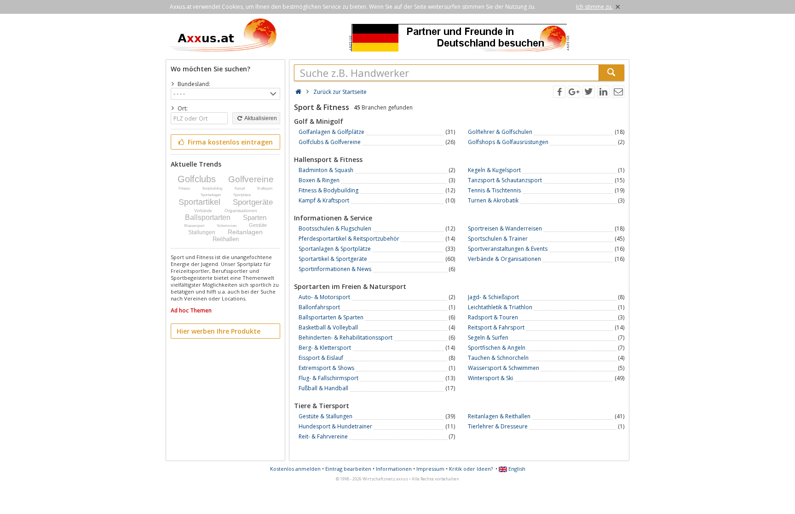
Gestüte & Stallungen (325, 416)
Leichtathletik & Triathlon (500, 307)
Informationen (394, 468)
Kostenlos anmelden (295, 468)
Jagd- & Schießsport (493, 297)
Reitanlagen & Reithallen (499, 416)
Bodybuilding (212, 188)
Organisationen (241, 210)
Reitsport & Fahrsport (496, 327)
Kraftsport (264, 188)
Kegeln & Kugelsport (494, 170)
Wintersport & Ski (490, 378)
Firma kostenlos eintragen (229, 142)
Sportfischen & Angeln (496, 348)
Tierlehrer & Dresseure (498, 426)
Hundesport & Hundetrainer (335, 426)
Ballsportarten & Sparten (331, 317)
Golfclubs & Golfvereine (330, 142)
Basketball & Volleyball (328, 327)
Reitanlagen (245, 232)
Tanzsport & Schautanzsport (505, 180)
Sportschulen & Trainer (498, 239)
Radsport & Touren (493, 317)
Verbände (203, 210)
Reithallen (226, 239)
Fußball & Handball (323, 388)
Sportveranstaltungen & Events (507, 249)
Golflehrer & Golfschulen (500, 132)
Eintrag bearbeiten (348, 468)
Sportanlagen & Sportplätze (335, 249)
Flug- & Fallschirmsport (328, 378)
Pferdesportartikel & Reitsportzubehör (349, 239)
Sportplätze (242, 195)
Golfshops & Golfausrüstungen (508, 142)
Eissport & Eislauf (321, 358)
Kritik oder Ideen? (471, 468)
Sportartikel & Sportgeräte (333, 259)
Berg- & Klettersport (325, 348)
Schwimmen (226, 226)
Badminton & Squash (326, 170)
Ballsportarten (207, 217)
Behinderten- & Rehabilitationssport (345, 337)
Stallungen (201, 232)
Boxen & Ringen (319, 180)
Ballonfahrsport (319, 307)
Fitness (184, 188)
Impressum (430, 468)
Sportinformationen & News (335, 269)
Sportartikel (199, 202)
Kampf (240, 188)
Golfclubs (197, 179)
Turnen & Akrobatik (493, 200)
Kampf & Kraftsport (324, 200)
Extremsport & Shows (326, 368)
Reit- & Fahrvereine (323, 436)
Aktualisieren (260, 118)
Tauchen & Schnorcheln (498, 358)
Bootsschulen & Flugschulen (335, 228)
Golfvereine (251, 179)
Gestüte (258, 225)
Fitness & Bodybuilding (328, 190)
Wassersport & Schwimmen (503, 368)
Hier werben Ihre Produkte (218, 331)
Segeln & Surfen (488, 337)
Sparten (254, 217)
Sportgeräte (253, 202)
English (516, 468)
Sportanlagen (211, 195)
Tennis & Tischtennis (494, 190)
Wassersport (194, 226)
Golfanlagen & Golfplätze (331, 132)
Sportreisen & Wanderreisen (505, 228)
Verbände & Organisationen (504, 259)
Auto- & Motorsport (324, 297)
